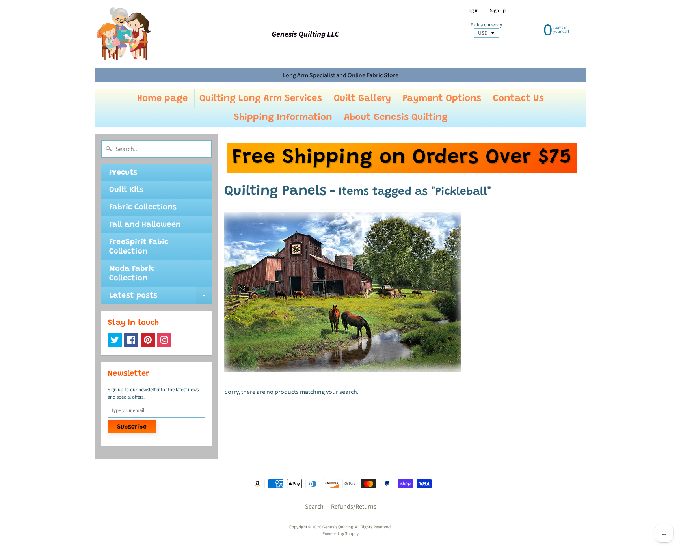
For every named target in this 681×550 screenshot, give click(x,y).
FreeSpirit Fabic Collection (138, 246)
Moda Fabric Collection (132, 273)
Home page (162, 98)
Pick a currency (486, 25)
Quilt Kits (126, 190)
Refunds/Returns (353, 506)
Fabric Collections (143, 207)
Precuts (123, 173)
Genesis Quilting (337, 527)
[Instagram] (164, 340)
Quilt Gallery (362, 98)
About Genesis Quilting (396, 117)
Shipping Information (283, 117)
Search (314, 506)
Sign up (498, 10)
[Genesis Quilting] (124, 34)
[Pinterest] (148, 340)
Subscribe (132, 427)
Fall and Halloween (145, 225)
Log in (472, 10)
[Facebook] (131, 340)
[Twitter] (115, 340)
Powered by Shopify (340, 534)
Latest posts (160, 298)
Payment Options (442, 98)
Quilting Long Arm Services (260, 98)
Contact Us (518, 98)
